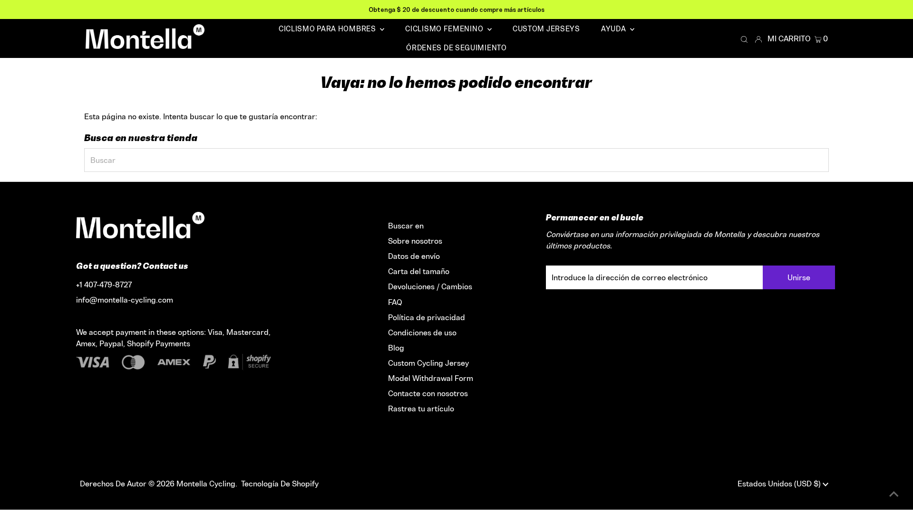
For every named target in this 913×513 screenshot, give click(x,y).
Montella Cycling (205, 483)
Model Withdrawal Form (430, 378)
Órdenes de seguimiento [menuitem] (456, 47)
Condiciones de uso (422, 332)
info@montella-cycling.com (124, 299)
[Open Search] (744, 39)
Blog (396, 347)
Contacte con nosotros (428, 393)
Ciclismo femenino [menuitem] (445, 28)
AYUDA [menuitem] (614, 28)
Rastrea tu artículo (421, 408)
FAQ (395, 302)
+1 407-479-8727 (104, 284)
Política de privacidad (426, 317)
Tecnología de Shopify (280, 483)
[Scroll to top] (893, 494)
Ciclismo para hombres (328, 28)
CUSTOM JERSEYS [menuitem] (546, 28)
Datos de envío (414, 256)
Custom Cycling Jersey (428, 363)
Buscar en (406, 225)
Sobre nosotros (415, 241)
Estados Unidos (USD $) (780, 483)
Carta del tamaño (418, 271)
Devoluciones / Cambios (430, 286)
